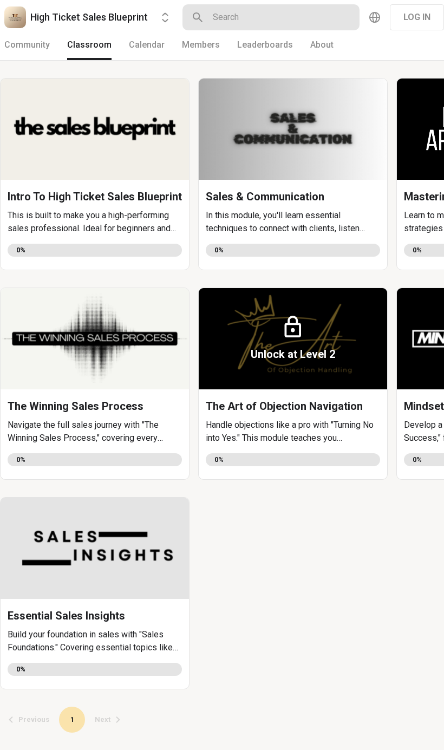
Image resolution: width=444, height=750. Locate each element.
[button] (95, 174)
